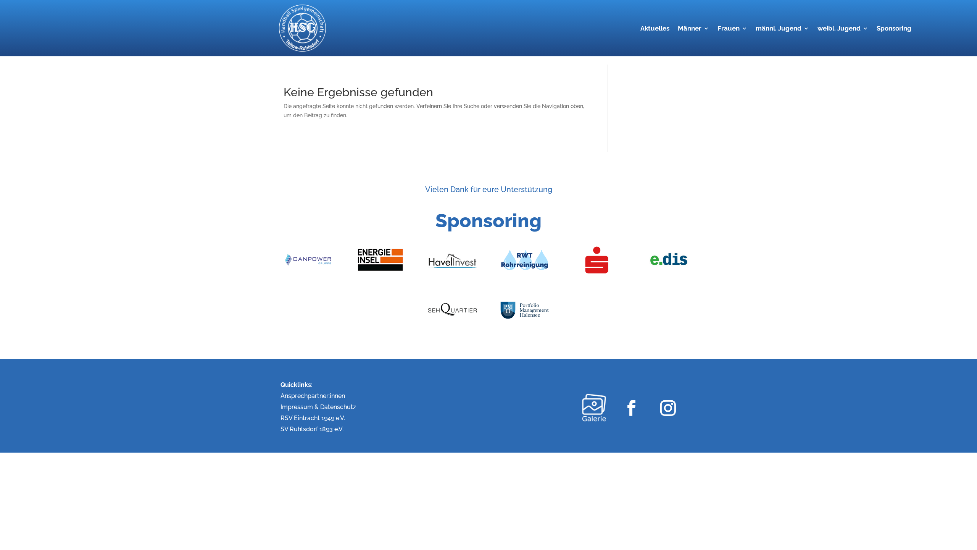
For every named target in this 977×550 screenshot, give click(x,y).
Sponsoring (894, 29)
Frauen (728, 29)
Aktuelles (654, 29)
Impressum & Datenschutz (318, 407)
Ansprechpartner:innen (313, 396)
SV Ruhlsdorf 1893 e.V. (312, 429)
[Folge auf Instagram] (667, 407)
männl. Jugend (778, 29)
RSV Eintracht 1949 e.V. (313, 418)
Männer (689, 29)
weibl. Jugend (839, 29)
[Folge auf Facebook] (631, 407)
